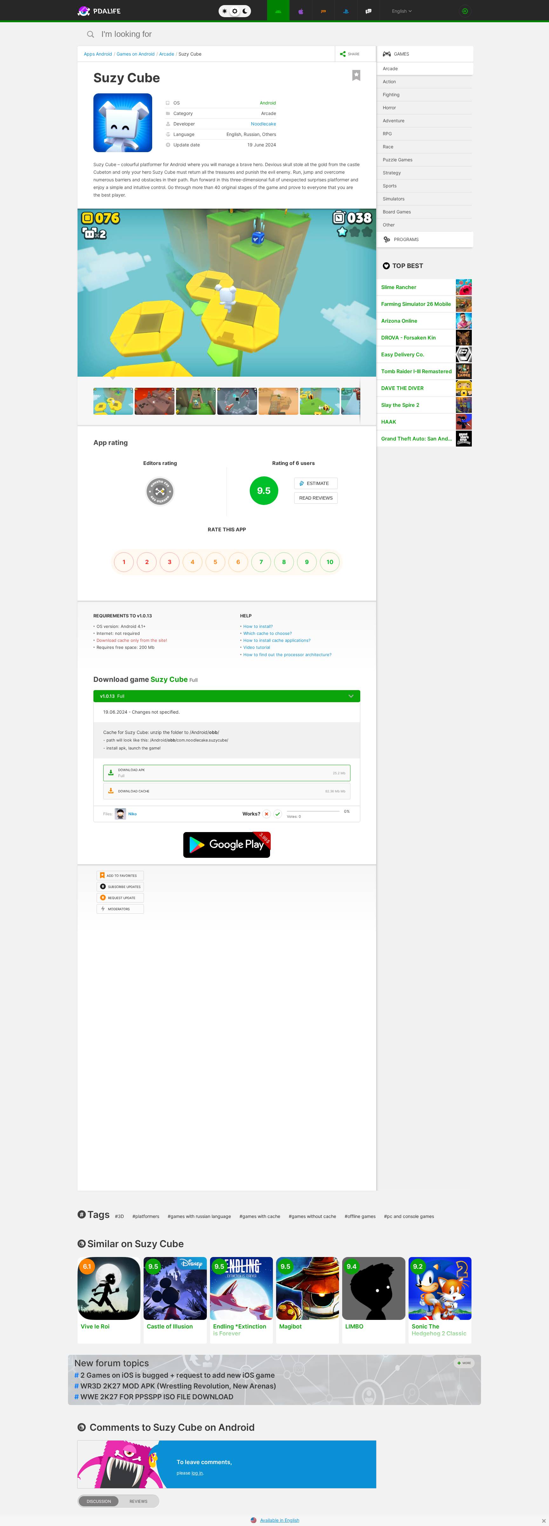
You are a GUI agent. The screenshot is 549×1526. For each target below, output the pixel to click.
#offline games (360, 1216)
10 (330, 562)
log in (197, 1473)
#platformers (145, 1216)
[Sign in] (465, 11)
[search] (263, 34)
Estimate (318, 483)
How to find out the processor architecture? (287, 654)
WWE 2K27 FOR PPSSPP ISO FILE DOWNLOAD (154, 1397)
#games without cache (312, 1216)
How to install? (258, 626)
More (467, 1363)
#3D (119, 1216)
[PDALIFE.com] (97, 11)
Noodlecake (263, 123)
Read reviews (316, 498)
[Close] (544, 1521)
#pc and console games (409, 1216)
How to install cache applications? (277, 640)
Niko (132, 813)
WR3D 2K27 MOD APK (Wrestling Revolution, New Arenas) (175, 1386)
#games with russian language (199, 1216)
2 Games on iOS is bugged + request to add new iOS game (174, 1375)
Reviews (138, 1501)
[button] (370, 214)
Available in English (279, 1520)
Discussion (99, 1501)
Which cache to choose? (267, 633)
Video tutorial (256, 647)
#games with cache (260, 1216)
